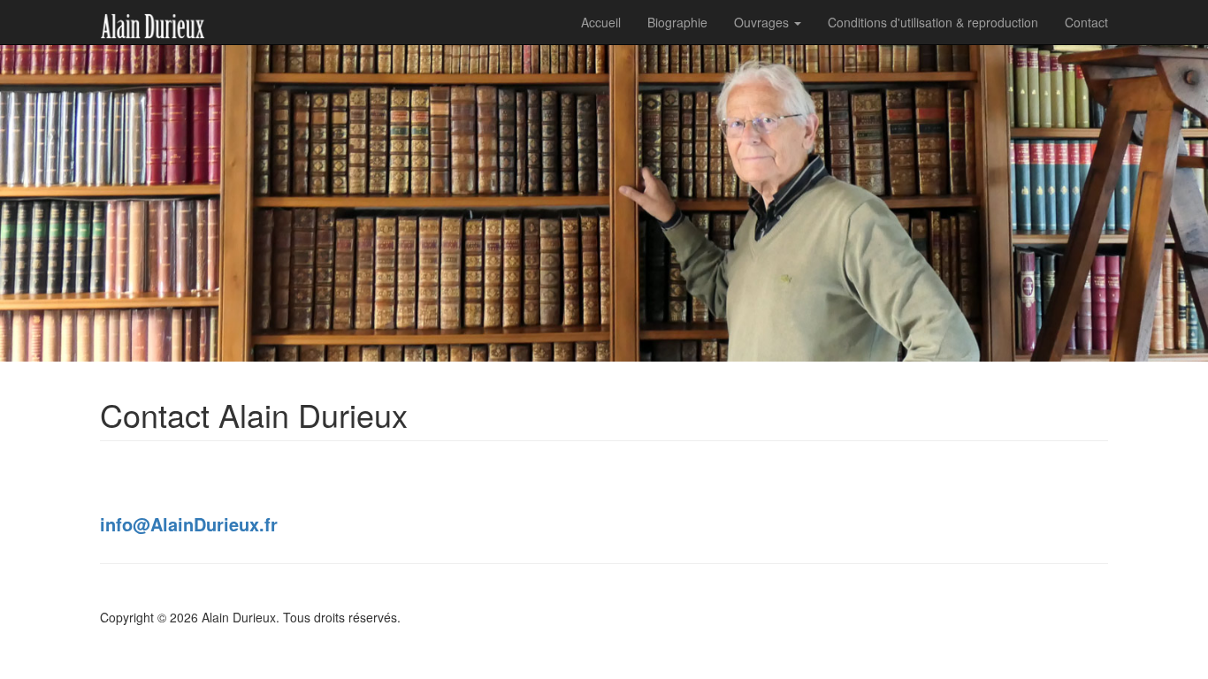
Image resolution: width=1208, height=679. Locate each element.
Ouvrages (763, 22)
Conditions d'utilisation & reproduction (933, 22)
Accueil (601, 22)
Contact (1086, 22)
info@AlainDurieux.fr (189, 524)
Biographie (677, 22)
